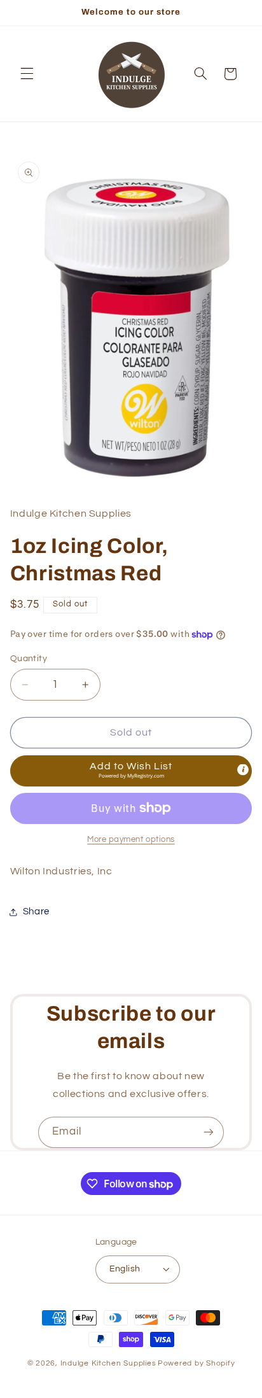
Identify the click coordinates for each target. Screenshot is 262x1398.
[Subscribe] (208, 1132)
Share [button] (36, 911)
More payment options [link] (131, 839)
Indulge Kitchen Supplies (108, 1363)
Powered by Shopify (196, 1363)
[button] (26, 73)
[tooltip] (243, 769)
